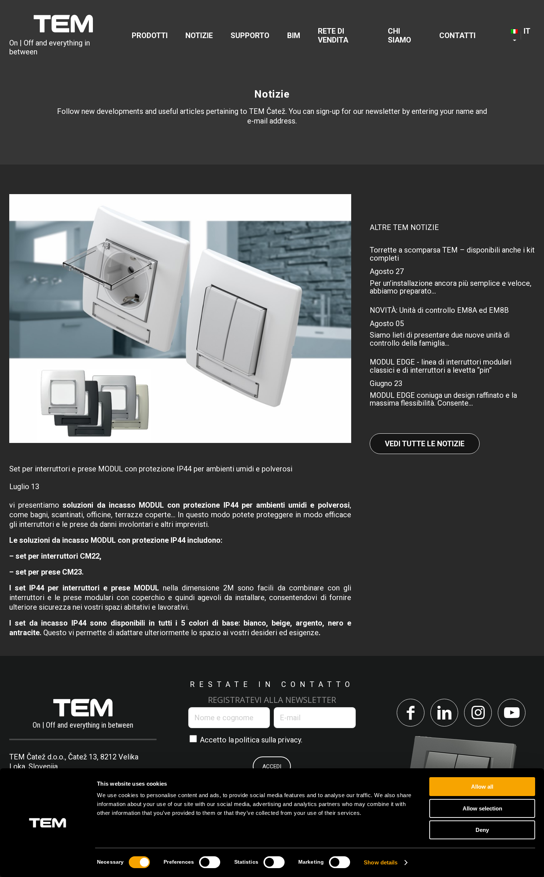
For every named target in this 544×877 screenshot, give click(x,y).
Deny (482, 830)
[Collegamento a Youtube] (511, 713)
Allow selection (482, 808)
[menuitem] (150, 35)
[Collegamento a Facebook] (410, 713)
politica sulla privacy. (268, 739)
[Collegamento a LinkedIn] (444, 713)
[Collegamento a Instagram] (478, 713)
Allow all (482, 786)
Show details (380, 862)
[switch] (209, 862)
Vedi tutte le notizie (424, 443)
